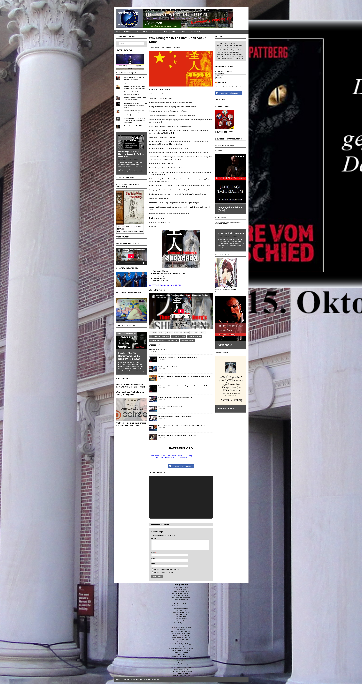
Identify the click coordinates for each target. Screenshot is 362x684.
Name (153, 552)
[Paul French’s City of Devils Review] (153, 370)
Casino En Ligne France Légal (181, 675)
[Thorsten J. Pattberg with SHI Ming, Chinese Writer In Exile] (153, 439)
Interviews (164, 31)
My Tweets (218, 150)
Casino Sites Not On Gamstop (181, 612)
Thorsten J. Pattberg (221, 351)
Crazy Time (181, 646)
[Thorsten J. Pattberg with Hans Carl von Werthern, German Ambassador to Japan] (153, 380)
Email (153, 558)
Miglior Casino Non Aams (181, 591)
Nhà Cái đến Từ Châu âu (181, 652)
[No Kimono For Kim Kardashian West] (153, 410)
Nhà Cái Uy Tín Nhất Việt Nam (181, 650)
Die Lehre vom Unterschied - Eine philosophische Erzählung (177, 357)
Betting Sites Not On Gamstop (181, 606)
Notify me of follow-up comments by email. (166, 569)
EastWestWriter (166, 47)
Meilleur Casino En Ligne (181, 669)
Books (117, 31)
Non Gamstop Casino (181, 614)
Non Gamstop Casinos (181, 604)
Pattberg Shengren (194, 336)
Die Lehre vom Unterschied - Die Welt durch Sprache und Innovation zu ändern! (183, 386)
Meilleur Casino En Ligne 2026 (181, 665)
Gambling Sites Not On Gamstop (181, 627)
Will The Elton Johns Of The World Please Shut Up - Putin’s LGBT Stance (181, 425)
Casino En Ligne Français (181, 663)
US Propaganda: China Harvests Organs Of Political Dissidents (131, 154)
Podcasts (221, 82)
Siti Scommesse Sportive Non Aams (181, 671)
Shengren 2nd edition (157, 340)
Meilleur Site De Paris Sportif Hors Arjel (181, 648)
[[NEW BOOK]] (230, 317)
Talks (153, 31)
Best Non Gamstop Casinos (181, 639)
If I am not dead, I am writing (158, 349)
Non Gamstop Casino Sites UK (181, 633)
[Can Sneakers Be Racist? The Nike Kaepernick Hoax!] (153, 420)
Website (153, 563)
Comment (154, 538)
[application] (131, 256)
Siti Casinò (181, 601)
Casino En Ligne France (181, 623)
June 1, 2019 (155, 47)
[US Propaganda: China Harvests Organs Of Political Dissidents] (131, 148)
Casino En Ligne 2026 (181, 658)
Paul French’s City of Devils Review (169, 367)
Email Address (219, 73)
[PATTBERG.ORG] (181, 18)
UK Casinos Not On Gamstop (181, 593)
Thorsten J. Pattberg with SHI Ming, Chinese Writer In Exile (177, 435)
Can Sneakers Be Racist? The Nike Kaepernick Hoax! (175, 416)
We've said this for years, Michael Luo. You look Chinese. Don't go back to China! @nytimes (135, 113)
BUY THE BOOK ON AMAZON (165, 285)
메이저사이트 (181, 661)
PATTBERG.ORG (181, 448)
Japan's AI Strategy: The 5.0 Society (135, 126)
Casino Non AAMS (181, 589)
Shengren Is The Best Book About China (227, 87)
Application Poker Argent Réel (181, 673)
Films (137, 31)
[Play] (118, 263)
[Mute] (141, 263)
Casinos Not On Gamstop (181, 635)
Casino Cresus (181, 654)
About (173, 31)
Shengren (177, 47)
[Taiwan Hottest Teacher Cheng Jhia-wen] (131, 339)
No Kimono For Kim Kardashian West (170, 406)
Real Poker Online (181, 616)
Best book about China (161, 336)
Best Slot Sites (181, 629)
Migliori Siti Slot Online (181, 595)
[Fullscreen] (144, 263)
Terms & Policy (196, 31)
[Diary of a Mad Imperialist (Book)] (230, 178)
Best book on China (178, 336)
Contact (183, 31)
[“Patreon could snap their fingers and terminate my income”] (131, 413)
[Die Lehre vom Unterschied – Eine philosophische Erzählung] (153, 361)
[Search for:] (131, 43)
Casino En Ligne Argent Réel (181, 656)
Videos (145, 31)
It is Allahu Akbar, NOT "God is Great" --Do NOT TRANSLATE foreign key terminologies (135, 120)
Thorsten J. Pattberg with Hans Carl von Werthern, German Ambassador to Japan (184, 376)
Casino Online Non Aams (181, 599)
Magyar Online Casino (181, 587)
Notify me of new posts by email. (163, 572)
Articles (127, 31)
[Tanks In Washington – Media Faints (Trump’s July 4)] (153, 401)
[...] (142, 171)
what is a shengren (187, 340)
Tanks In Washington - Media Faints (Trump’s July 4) (175, 397)
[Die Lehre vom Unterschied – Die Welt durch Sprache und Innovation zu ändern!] (153, 391)
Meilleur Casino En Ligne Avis (181, 637)
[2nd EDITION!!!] (230, 378)
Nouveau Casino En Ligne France (181, 667)
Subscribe (219, 78)
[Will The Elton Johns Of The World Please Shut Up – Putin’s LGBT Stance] (153, 429)
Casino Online (181, 642)
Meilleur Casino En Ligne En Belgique (181, 644)
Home (126, 83)
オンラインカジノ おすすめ (181, 610)
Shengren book (173, 340)
